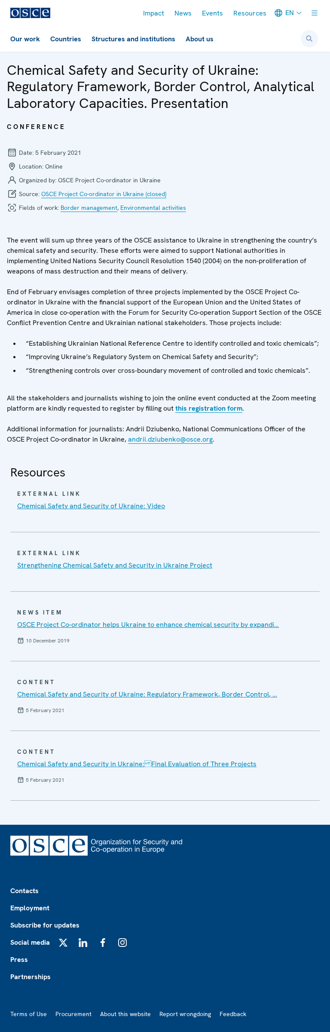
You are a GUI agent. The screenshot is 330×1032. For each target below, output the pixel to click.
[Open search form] (309, 38)
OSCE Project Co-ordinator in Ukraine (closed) (103, 194)
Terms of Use (28, 1014)
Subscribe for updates (44, 925)
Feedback (233, 1014)
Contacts (24, 890)
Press (19, 959)
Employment (29, 907)
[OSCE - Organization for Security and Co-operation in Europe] (30, 13)
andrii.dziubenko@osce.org (170, 439)
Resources (249, 13)
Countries (65, 38)
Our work (25, 38)
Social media (30, 942)
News (183, 13)
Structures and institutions (133, 38)
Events (212, 13)
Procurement (73, 1014)
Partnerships (30, 976)
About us (200, 38)
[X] (63, 942)
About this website (125, 1014)
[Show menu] (314, 13)
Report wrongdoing (185, 1014)
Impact (153, 13)
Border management (89, 208)
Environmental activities (153, 208)
